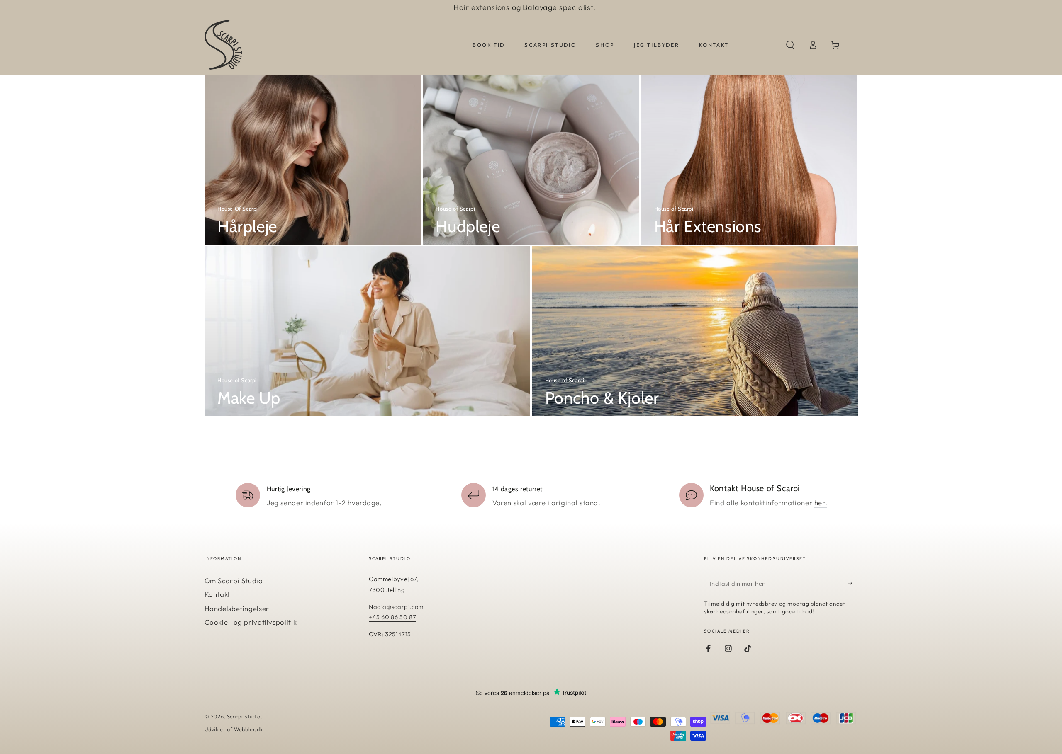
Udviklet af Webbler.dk (234, 729)
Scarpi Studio (244, 716)
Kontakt (217, 594)
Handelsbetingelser (237, 608)
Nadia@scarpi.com (396, 607)
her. (821, 502)
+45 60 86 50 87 (392, 617)
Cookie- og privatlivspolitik (251, 622)
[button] (790, 44)
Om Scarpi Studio (234, 580)
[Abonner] (852, 583)
